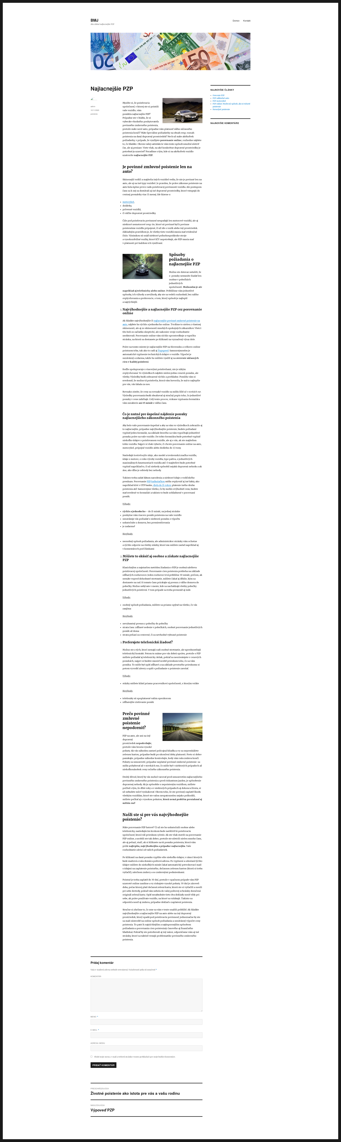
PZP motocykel (219, 101)
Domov (236, 20)
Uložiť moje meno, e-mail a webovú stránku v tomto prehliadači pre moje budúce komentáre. (134, 1057)
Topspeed (163, 350)
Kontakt (246, 20)
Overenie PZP (218, 95)
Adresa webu (98, 1043)
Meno (94, 1016)
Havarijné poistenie (221, 109)
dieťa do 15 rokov (162, 485)
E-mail (95, 1030)
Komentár (96, 976)
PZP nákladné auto (221, 98)
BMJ (94, 20)
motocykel (128, 202)
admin (93, 106)
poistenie (94, 114)
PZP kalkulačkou (156, 481)
